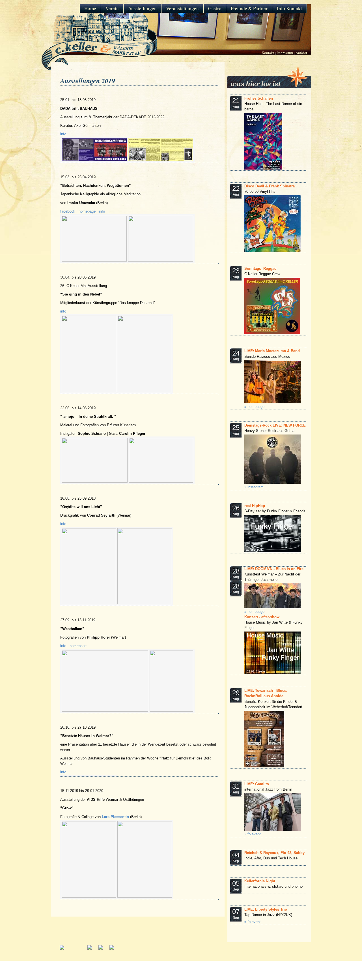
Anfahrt (301, 52)
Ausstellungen (142, 8)
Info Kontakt (289, 8)
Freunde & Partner (249, 8)
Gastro (214, 8)
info (63, 134)
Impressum (285, 52)
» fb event (252, 834)
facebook (67, 211)
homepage (87, 211)
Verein (112, 8)
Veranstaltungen (182, 8)
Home (90, 8)
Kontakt (268, 52)
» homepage (254, 407)
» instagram (254, 487)
